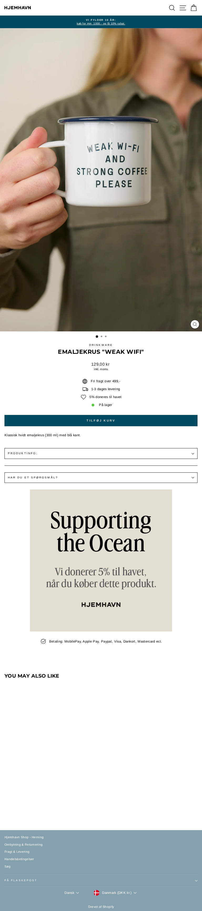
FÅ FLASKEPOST (20, 880)
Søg (7, 866)
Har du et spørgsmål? (33, 477)
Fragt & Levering (16, 852)
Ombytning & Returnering (23, 844)
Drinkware (101, 345)
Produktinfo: (23, 453)
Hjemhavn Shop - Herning (24, 837)
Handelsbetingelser (19, 859)
